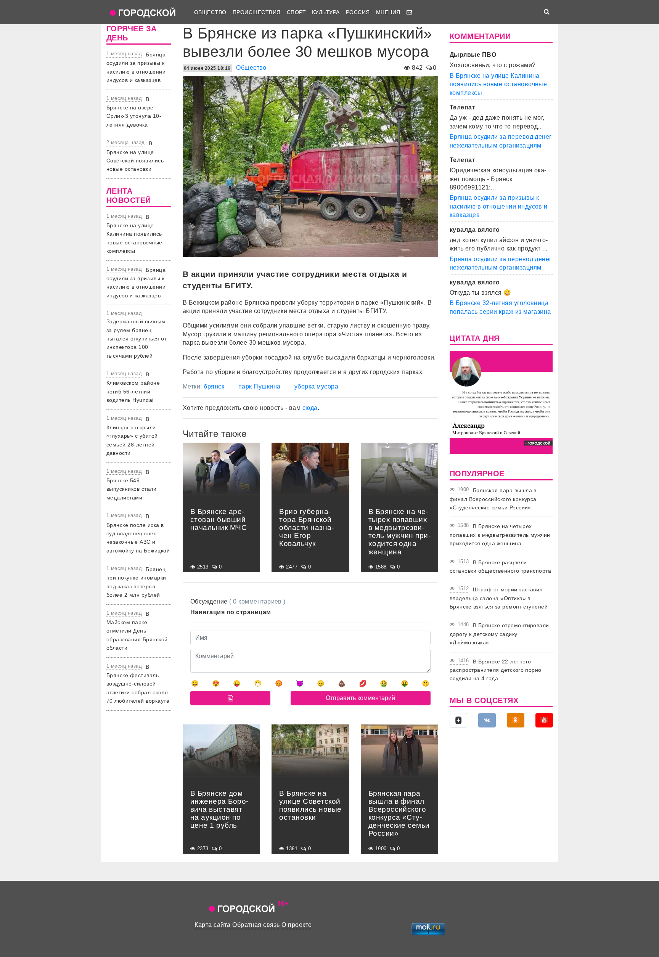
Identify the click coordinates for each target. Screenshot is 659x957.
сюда (310, 408)
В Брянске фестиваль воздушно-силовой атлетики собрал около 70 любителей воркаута (137, 684)
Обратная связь (256, 925)
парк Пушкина (259, 386)
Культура (326, 12)
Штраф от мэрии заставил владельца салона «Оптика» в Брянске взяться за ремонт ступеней (499, 598)
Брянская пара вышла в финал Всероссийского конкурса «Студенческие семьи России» (493, 499)
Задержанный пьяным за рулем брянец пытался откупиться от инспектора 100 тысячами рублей (136, 338)
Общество (210, 12)
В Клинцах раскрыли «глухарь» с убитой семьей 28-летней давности (132, 436)
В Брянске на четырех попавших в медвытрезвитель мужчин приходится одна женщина (500, 534)
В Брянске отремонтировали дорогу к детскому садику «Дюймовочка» (499, 633)
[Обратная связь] (409, 12)
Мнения (388, 12)
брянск (214, 386)
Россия (358, 12)
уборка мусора (316, 386)
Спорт (296, 12)
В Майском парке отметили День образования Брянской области (137, 631)
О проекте (296, 925)
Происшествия (257, 12)
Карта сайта (212, 925)
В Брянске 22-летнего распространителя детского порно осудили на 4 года (496, 670)
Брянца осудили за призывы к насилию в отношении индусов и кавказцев (499, 206)
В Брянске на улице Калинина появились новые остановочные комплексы (134, 234)
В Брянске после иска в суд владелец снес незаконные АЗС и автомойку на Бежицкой (138, 533)
